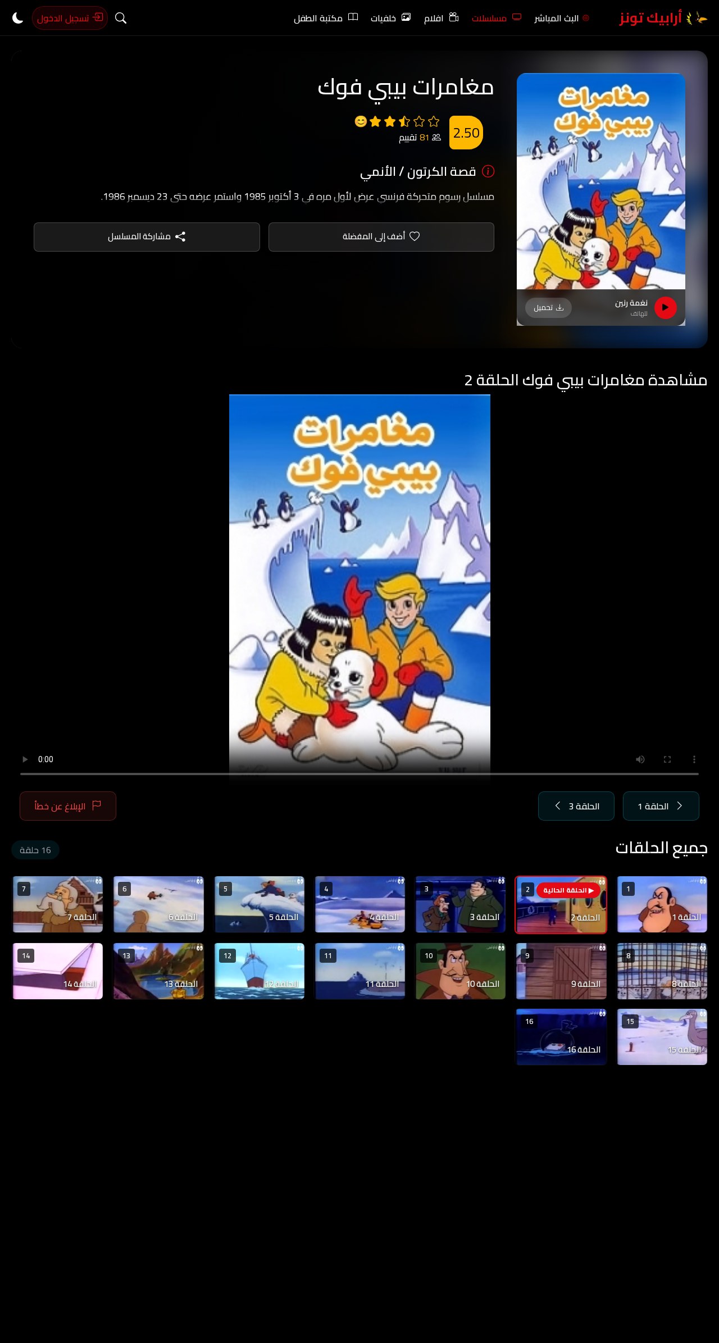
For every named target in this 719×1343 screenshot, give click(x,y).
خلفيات (383, 18)
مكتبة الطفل (318, 18)
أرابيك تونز (652, 17)
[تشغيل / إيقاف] (665, 308)
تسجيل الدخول (64, 18)
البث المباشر (557, 18)
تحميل (543, 307)
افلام (434, 18)
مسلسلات (489, 18)
